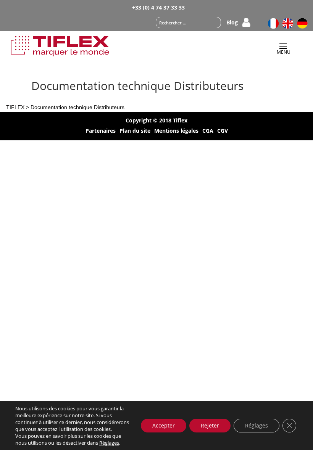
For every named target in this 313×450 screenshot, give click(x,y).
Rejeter (210, 425)
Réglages (109, 442)
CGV (222, 131)
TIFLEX (15, 107)
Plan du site (134, 131)
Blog (232, 23)
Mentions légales (176, 131)
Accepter (163, 425)
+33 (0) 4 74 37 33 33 (158, 7)
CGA (207, 131)
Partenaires (101, 131)
